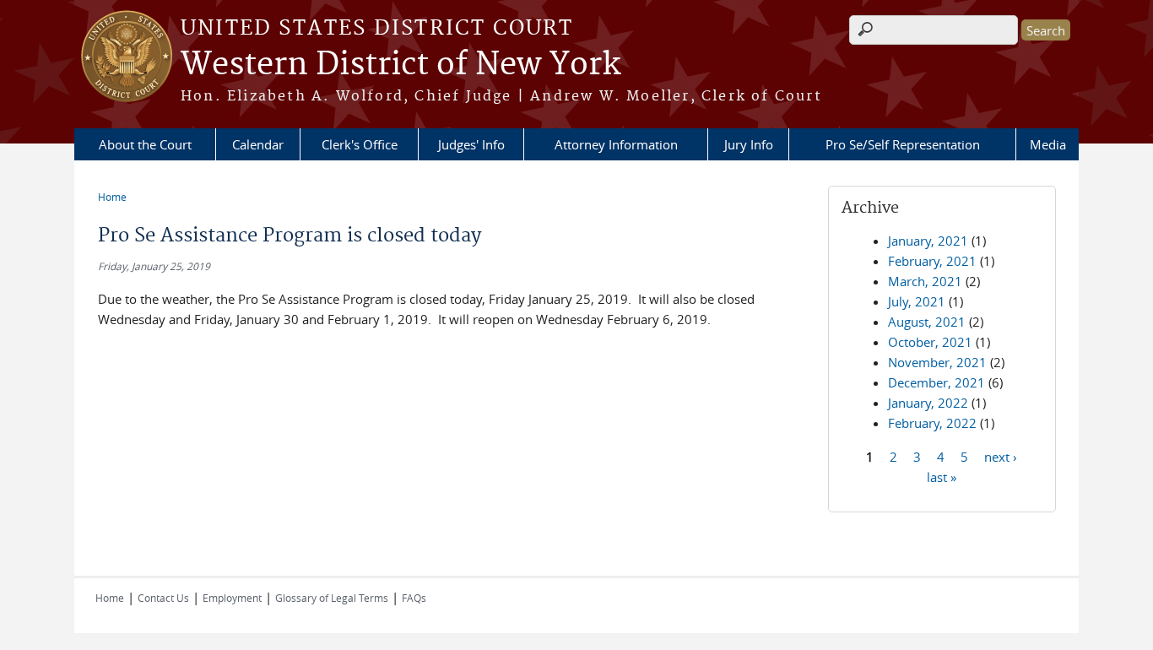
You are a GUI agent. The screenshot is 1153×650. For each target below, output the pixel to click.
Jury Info (748, 144)
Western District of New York (400, 65)
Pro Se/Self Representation (903, 144)
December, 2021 (936, 382)
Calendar (258, 144)
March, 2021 (925, 281)
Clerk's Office (360, 144)
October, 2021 (930, 341)
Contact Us (163, 597)
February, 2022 (932, 422)
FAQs (414, 597)
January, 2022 (928, 402)
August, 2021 (927, 321)
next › (1000, 455)
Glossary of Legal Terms (331, 597)
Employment (232, 597)
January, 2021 (928, 240)
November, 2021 (937, 362)
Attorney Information (616, 144)
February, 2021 (932, 260)
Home (112, 196)
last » (941, 476)
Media (1048, 144)
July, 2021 (916, 301)
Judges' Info (471, 144)
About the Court (145, 144)
